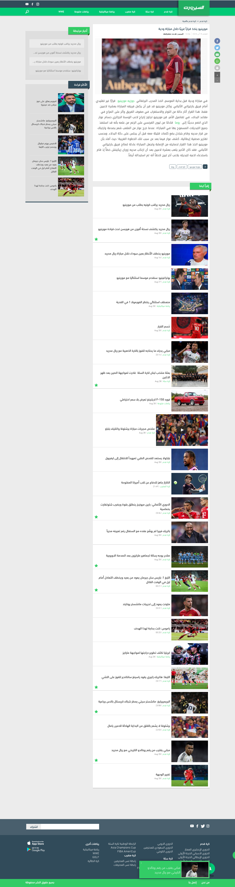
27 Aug (157, 281)
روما (177, 122)
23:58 (158, 705)
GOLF (95, 857)
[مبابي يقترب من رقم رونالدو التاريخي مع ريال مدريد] (189, 751)
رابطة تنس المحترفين (125, 860)
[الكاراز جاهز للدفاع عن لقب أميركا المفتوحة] (189, 484)
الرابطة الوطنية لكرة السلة (122, 843)
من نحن (205, 882)
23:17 (158, 680)
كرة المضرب (165, 486)
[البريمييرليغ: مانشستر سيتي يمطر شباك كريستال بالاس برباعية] (189, 703)
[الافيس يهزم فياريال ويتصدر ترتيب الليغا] (71, 144)
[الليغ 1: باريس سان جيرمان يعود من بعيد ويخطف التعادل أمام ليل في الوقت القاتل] (189, 581)
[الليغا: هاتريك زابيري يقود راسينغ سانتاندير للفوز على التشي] (189, 678)
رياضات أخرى (92, 843)
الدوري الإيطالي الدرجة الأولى (194, 857)
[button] (27, 11)
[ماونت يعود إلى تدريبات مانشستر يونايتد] (189, 605)
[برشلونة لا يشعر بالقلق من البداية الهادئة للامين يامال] (189, 727)
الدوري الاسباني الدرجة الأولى (194, 853)
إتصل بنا (192, 882)
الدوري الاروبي (165, 843)
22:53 (158, 729)
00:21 (158, 585)
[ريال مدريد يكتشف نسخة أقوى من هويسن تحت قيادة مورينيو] (189, 230)
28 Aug (157, 208)
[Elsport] (194, 8)
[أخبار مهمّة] (96, 239)
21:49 (155, 486)
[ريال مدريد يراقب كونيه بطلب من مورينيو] (189, 206)
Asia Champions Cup (123, 847)
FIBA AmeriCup (126, 851)
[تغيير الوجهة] (189, 775)
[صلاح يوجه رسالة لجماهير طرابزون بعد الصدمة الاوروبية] (189, 557)
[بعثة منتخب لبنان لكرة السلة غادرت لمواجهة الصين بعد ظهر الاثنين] (189, 376)
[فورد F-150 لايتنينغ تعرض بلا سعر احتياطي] (189, 401)
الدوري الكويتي (165, 851)
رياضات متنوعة (81, 11)
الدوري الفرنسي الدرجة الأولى (194, 860)
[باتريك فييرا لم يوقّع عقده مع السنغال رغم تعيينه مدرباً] (189, 532)
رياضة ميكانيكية (107, 11)
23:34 (158, 512)
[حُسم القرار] (189, 327)
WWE (61, 11)
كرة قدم (168, 11)
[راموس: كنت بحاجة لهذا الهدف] (189, 629)
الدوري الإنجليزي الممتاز (197, 849)
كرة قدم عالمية (189, 21)
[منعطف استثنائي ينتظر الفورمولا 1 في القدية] (189, 303)
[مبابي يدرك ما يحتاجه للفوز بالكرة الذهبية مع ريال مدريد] (189, 352)
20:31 (158, 607)
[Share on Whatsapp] (217, 61)
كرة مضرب (130, 11)
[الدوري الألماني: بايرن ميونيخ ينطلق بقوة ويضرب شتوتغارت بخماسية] (189, 508)
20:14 (158, 354)
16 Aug (157, 257)
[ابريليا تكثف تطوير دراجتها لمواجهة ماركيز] (189, 654)
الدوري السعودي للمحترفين (158, 847)
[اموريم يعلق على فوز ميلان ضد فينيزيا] (71, 102)
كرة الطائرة (93, 860)
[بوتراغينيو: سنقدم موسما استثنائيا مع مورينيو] (189, 279)
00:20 (158, 632)
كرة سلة (149, 11)
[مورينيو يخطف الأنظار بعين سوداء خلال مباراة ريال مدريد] (189, 255)
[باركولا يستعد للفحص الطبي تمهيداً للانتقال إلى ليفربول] (189, 459)
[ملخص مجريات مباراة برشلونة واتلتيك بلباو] (182, 430)
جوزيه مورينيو (126, 101)
